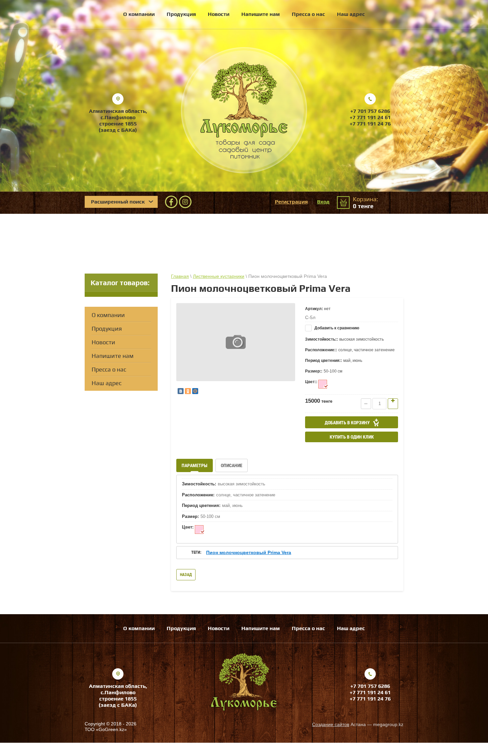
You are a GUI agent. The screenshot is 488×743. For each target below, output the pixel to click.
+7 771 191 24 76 (370, 124)
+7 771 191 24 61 (370, 117)
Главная (180, 276)
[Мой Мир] (195, 391)
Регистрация (291, 202)
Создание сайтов (330, 724)
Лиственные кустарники (218, 276)
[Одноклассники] (188, 391)
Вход (323, 202)
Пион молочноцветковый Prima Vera (248, 552)
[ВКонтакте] (181, 391)
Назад (186, 574)
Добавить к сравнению (336, 328)
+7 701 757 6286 (370, 111)
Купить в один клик (352, 437)
